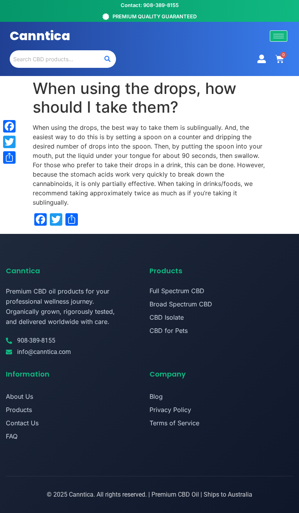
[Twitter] (9, 142)
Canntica (40, 35)
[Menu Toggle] (261, 59)
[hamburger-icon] (278, 36)
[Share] (9, 157)
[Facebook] (9, 126)
